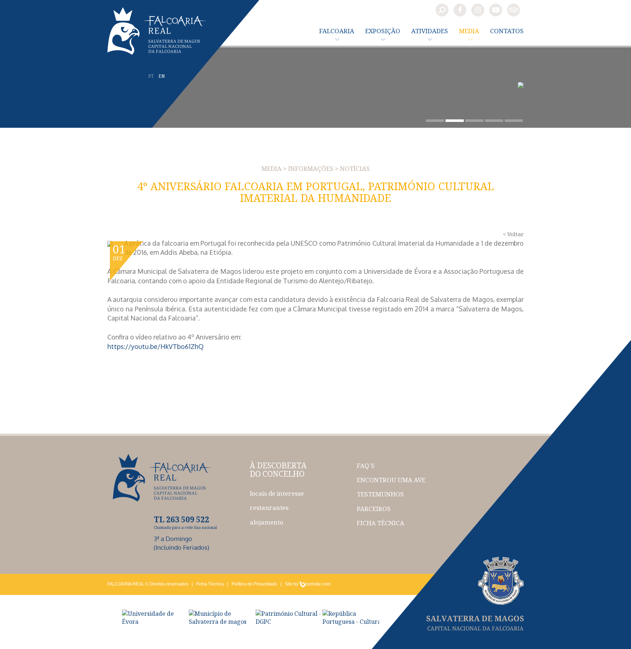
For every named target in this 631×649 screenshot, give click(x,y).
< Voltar (513, 234)
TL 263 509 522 (181, 519)
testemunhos (380, 494)
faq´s (366, 465)
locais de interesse (277, 493)
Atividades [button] (429, 31)
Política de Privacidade (254, 584)
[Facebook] (460, 10)
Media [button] (469, 31)
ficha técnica (380, 523)
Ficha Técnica (210, 584)
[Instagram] (477, 10)
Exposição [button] (382, 31)
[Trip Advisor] (513, 10)
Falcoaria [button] (336, 31)
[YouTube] (495, 10)
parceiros (374, 508)
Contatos (507, 31)
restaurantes (269, 507)
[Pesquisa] (442, 10)
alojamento (266, 522)
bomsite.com (317, 584)
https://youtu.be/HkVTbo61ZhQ (155, 346)
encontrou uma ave (391, 480)
